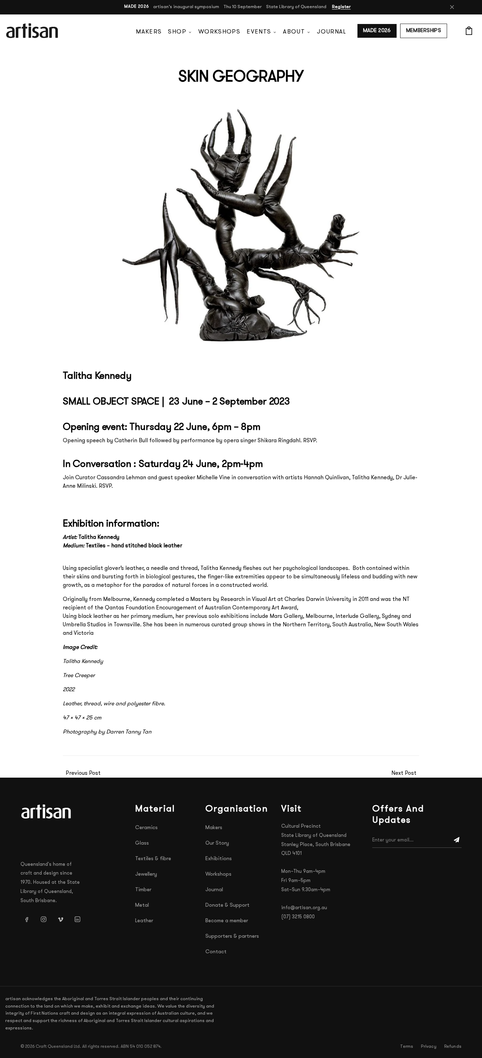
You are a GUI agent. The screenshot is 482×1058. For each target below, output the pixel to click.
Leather (144, 921)
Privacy (428, 1047)
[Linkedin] (77, 919)
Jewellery (146, 874)
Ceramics (146, 828)
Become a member (226, 921)
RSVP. (310, 441)
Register (341, 7)
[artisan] (46, 811)
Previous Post (83, 773)
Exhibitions (218, 859)
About (294, 32)
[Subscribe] (457, 840)
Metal (142, 905)
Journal (331, 32)
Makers (149, 32)
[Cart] (469, 30)
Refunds (453, 1047)
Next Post (403, 773)
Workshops (219, 32)
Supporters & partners (232, 936)
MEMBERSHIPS (423, 31)
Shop (177, 32)
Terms (406, 1047)
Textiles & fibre (153, 859)
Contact (216, 952)
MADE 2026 (377, 31)
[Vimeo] (60, 919)
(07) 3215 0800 (298, 917)
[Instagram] (43, 919)
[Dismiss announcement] (452, 7)
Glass (142, 843)
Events (259, 32)
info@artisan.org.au (304, 908)
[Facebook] (26, 919)
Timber (143, 890)
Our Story (217, 843)
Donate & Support (227, 905)
